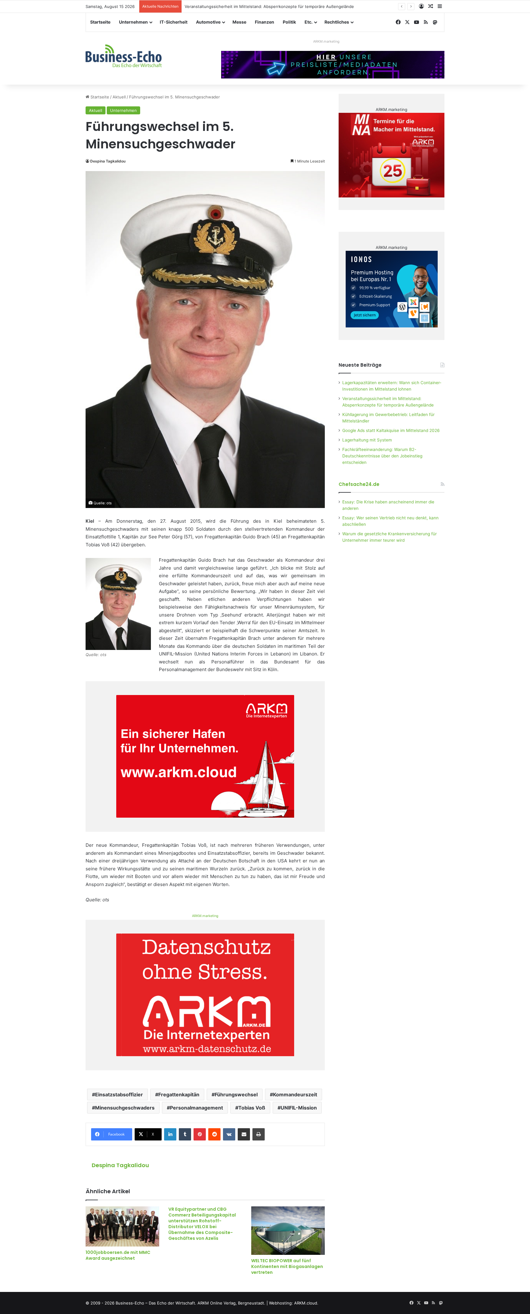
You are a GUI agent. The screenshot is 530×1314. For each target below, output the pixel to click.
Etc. (309, 22)
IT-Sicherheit (173, 22)
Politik (289, 22)
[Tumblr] (185, 1134)
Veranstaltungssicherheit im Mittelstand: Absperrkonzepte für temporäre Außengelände (269, 6)
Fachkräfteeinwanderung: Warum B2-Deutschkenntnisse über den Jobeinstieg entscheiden (382, 456)
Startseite (100, 22)
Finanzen (264, 22)
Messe (239, 22)
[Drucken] (258, 1134)
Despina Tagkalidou (107, 161)
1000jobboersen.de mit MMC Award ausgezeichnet (118, 1255)
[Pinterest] (200, 1134)
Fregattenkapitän (178, 1094)
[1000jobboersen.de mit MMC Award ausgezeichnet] (122, 1226)
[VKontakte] (229, 1134)
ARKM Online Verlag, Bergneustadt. (231, 1303)
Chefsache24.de (359, 484)
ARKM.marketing (326, 41)
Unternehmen (133, 22)
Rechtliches (337, 22)
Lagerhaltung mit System (367, 439)
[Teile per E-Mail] (244, 1134)
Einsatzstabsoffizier (119, 1094)
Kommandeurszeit (295, 1094)
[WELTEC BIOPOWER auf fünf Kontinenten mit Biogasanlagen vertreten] (288, 1230)
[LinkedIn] (170, 1134)
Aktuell (119, 96)
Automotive (208, 22)
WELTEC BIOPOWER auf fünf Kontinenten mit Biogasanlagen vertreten (287, 1266)
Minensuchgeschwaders (125, 1108)
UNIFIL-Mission (299, 1108)
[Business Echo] (124, 55)
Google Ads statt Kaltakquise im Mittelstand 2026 (391, 430)
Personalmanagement (196, 1108)
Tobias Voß (251, 1108)
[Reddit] (214, 1134)
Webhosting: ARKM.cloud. (293, 1303)
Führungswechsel (236, 1094)
